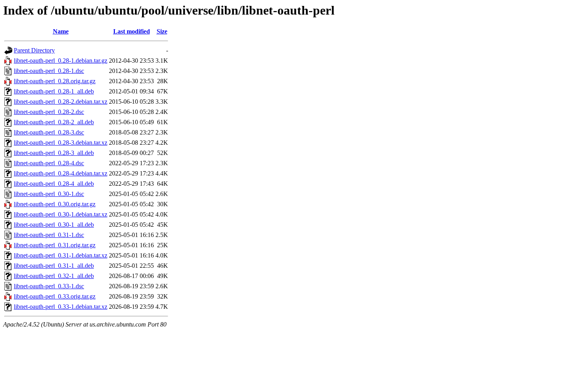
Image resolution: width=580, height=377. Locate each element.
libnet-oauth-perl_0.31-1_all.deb (54, 265)
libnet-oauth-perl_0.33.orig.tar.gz (54, 296)
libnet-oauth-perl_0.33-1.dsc (49, 286)
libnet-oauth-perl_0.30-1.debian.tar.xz (60, 214)
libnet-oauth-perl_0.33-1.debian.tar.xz (60, 306)
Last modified (131, 31)
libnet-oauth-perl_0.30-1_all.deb (54, 224)
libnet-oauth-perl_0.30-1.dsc (49, 193)
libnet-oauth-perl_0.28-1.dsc (49, 70)
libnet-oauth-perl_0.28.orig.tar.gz (54, 81)
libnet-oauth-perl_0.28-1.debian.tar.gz (60, 60)
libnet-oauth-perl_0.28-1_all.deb (54, 91)
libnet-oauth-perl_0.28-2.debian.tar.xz (60, 101)
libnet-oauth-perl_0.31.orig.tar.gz (54, 245)
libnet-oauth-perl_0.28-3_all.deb (54, 152)
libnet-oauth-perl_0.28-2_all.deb (54, 122)
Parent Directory (34, 50)
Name (61, 31)
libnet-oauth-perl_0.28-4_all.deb (54, 183)
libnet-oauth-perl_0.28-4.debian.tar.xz (60, 173)
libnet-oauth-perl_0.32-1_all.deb (54, 275)
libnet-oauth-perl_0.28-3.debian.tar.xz (60, 142)
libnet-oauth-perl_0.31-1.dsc (49, 234)
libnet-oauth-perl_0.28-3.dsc (49, 132)
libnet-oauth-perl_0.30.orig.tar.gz (54, 204)
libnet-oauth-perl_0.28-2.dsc (49, 111)
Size (162, 31)
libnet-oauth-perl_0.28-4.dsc (49, 163)
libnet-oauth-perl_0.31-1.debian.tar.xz (60, 255)
